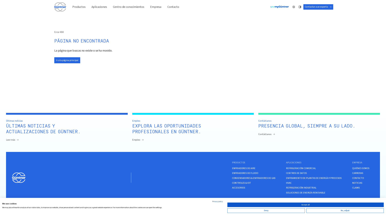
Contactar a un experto (316, 6)
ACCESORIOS (238, 187)
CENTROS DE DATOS (296, 173)
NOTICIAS (357, 182)
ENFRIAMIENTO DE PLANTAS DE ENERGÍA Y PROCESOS (314, 178)
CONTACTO (358, 178)
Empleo (136, 140)
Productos (78, 7)
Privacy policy (217, 201)
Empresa (155, 7)
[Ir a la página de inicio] (60, 7)
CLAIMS (356, 187)
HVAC (288, 182)
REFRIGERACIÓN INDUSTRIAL (301, 187)
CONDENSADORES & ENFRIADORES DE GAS (254, 178)
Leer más (10, 140)
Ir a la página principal (67, 60)
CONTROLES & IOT (241, 182)
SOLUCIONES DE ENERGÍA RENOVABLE (305, 192)
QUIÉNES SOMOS (360, 168)
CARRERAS (357, 173)
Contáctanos (264, 134)
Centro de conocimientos (128, 7)
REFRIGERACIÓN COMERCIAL (301, 168)
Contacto (173, 7)
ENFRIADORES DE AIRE (243, 168)
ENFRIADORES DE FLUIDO (245, 173)
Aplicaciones (99, 7)
